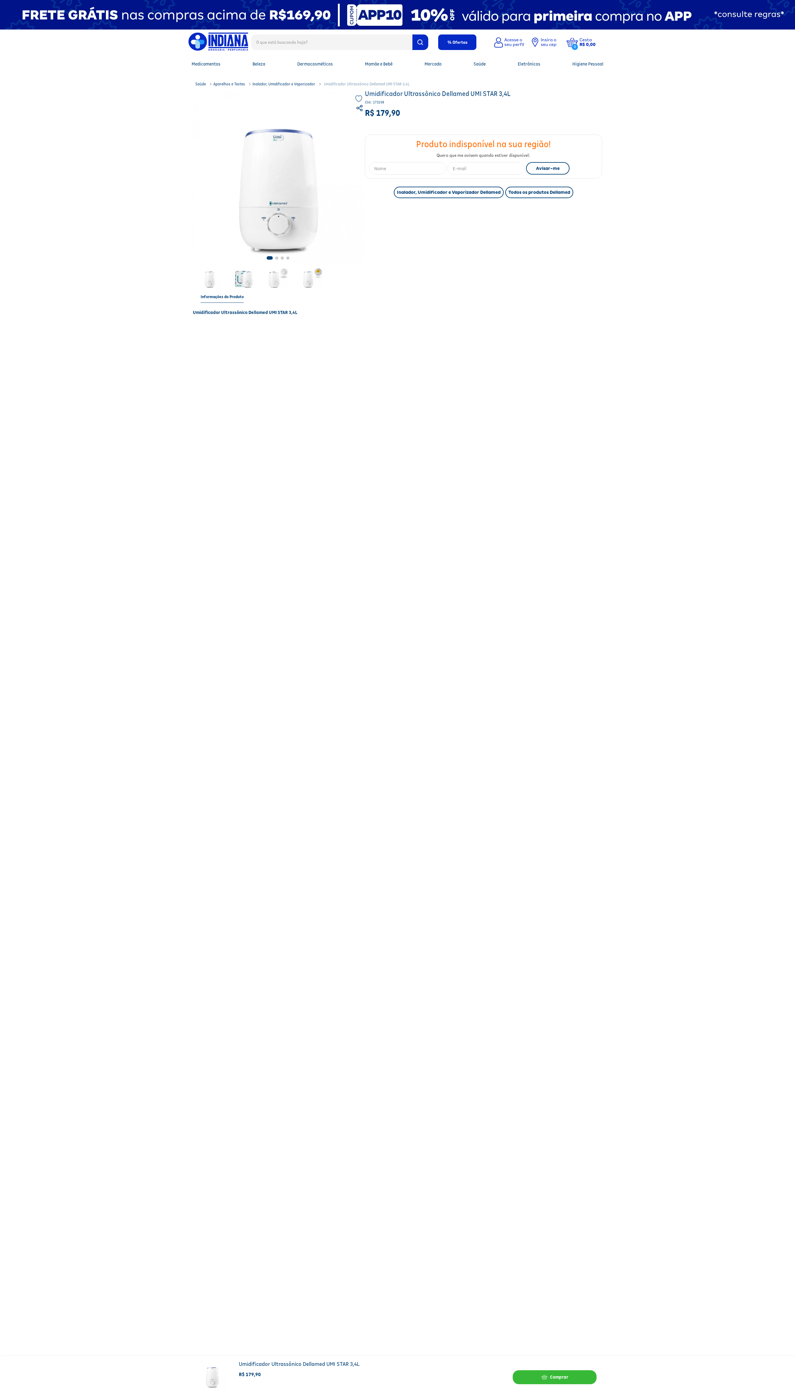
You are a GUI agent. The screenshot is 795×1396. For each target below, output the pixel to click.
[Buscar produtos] (420, 42)
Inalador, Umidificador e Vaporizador (283, 84)
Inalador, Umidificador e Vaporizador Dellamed (449, 192)
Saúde (200, 84)
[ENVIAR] (548, 168)
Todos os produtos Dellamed (539, 192)
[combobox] (339, 41)
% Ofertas (457, 42)
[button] (592, 42)
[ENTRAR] (508, 42)
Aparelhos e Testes (229, 84)
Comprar (559, 1377)
